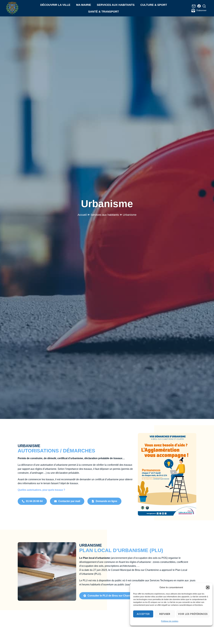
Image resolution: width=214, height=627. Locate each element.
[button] (207, 587)
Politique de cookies (169, 621)
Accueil (82, 214)
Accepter (143, 614)
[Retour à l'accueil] (12, 8)
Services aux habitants (105, 214)
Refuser (164, 614)
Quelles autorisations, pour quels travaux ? (41, 490)
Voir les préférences (193, 614)
